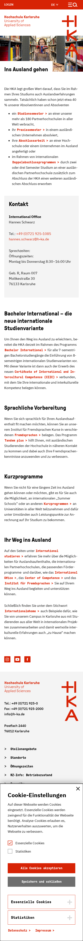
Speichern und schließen (42, 881)
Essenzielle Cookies (29, 843)
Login (9, 4)
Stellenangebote (23, 749)
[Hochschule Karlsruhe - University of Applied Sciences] (21, 22)
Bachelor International (24, 350)
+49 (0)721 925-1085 (33, 233)
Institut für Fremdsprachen (27, 583)
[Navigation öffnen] (73, 5)
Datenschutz (17, 930)
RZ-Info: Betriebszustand (31, 775)
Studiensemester (31, 113)
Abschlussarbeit (32, 140)
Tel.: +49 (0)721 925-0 (21, 703)
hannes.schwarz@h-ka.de (29, 239)
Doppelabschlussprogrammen (34, 162)
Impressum (43, 930)
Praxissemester (29, 130)
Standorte (18, 758)
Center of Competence (42, 578)
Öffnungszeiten (21, 766)
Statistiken (23, 851)
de (53, 5)
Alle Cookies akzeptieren (41, 868)
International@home (20, 611)
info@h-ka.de (14, 714)
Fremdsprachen (26, 435)
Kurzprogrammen (56, 504)
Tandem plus (14, 440)
